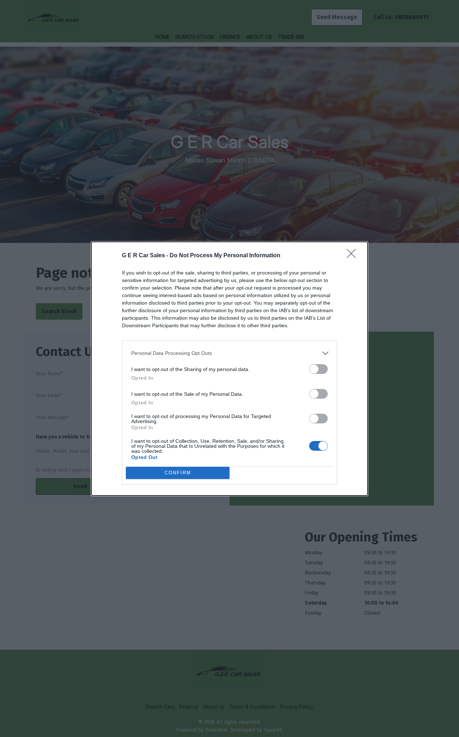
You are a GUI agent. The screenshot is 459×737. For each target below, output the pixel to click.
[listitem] (229, 353)
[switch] (318, 369)
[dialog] (229, 369)
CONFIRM (178, 472)
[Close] (353, 256)
